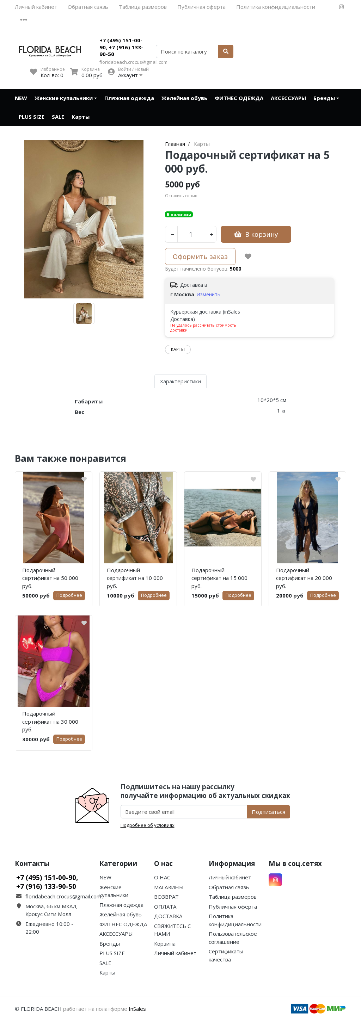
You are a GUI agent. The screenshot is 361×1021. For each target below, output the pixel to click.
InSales (137, 1008)
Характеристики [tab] (180, 381)
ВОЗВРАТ (166, 896)
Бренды (324, 97)
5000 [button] (235, 268)
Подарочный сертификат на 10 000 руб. (135, 578)
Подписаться (268, 811)
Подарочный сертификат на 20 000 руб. (304, 578)
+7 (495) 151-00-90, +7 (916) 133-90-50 (121, 47)
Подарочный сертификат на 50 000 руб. (50, 578)
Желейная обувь (184, 97)
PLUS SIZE (31, 116)
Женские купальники (64, 97)
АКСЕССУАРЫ (288, 97)
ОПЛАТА (165, 906)
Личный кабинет (36, 6)
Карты (81, 116)
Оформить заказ (200, 256)
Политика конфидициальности (275, 6)
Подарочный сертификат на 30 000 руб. (50, 721)
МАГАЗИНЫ (169, 887)
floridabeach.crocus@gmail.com (133, 62)
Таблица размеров (143, 6)
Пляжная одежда (129, 97)
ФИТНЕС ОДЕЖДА (239, 97)
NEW (21, 97)
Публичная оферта (201, 6)
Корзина (165, 943)
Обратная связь (88, 6)
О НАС (162, 877)
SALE (58, 116)
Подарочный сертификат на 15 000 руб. (219, 578)
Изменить (208, 294)
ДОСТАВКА (168, 916)
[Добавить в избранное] (248, 256)
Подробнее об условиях (148, 825)
